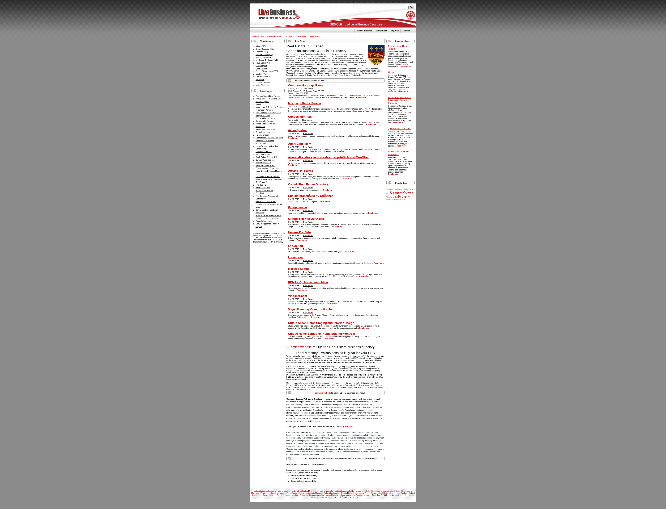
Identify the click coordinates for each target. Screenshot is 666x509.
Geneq (258, 104)
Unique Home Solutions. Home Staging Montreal (321, 333)
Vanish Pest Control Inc (265, 129)
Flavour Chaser (262, 135)
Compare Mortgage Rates (305, 85)
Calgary (396, 192)
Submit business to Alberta (265, 491)
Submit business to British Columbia (293, 491)
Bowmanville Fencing (264, 121)
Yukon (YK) (260, 79)
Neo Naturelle (261, 143)
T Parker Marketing (264, 152)
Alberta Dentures (263, 188)
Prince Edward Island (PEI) (267, 71)
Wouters (397, 200)
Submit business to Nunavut (310, 493)
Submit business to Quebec (395, 493)
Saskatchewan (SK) (264, 77)
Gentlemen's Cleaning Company (269, 138)
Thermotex (390, 197)
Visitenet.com (297, 296)
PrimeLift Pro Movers (264, 190)
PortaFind (260, 193)
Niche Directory (262, 85)
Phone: (291, 93)
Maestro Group (298, 268)
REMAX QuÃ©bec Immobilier (308, 282)
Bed (396, 197)
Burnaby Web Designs (265, 160)
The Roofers (261, 185)
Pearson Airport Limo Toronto (268, 96)
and (388, 193)
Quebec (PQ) (301, 36)
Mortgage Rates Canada (304, 103)
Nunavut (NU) (261, 66)
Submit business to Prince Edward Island (365, 493)
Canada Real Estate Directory (308, 184)
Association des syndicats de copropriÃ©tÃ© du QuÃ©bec (328, 157)
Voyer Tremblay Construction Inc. (311, 309)
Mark (413, 189)
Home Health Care (263, 163)
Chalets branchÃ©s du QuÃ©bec (310, 196)
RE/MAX (407, 197)
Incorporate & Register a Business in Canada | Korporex (399, 100)
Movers (408, 192)
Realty (396, 189)
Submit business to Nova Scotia (284, 493)
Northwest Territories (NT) (267, 60)
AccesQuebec (297, 130)
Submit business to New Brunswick (350, 491)
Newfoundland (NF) (264, 57)
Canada (403, 200)
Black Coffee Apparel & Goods (268, 157)
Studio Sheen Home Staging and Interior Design (321, 323)
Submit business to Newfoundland (380, 491)
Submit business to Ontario (335, 493)
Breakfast (389, 200)
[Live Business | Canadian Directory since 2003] (275, 18)
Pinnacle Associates (264, 221)
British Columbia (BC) (265, 49)
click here (349, 427)
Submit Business (364, 31)
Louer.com (295, 257)
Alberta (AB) (261, 46)
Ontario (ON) (261, 68)
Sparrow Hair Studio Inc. (266, 118)
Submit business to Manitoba (321, 491)
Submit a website (299, 347)
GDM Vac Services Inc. (265, 165)
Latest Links (381, 31)
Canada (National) (263, 82)
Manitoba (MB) (262, 52)
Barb (400, 189)
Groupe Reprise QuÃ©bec (306, 218)
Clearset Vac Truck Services (268, 177)
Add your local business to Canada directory (351, 495)
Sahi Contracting (263, 154)
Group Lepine (297, 207)
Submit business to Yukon (287, 495)
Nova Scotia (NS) (263, 63)
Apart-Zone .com (299, 143)
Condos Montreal (300, 116)
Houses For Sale (299, 232)
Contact (406, 31)
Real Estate (314, 36)
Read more (406, 66)
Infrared (390, 189)
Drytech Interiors (263, 132)
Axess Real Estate (300, 171)
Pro (400, 196)
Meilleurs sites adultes (265, 140)
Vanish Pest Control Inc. (266, 202)
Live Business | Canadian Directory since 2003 (272, 36)
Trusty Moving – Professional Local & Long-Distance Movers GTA (269, 171)
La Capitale (296, 246)
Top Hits (395, 31)
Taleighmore (407, 189)
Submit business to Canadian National (316, 495)
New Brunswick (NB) (264, 54)
